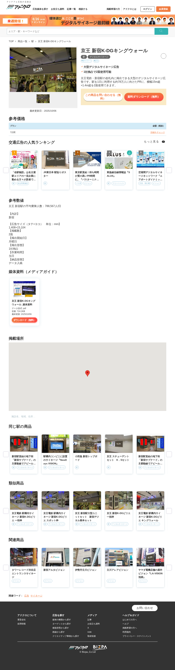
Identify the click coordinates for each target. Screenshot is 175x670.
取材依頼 (92, 636)
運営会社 (21, 619)
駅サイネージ (87, 61)
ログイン (147, 9)
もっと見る (151, 141)
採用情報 (21, 624)
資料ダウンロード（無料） (143, 96)
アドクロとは (129, 9)
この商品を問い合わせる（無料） (103, 96)
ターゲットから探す (61, 624)
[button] (87, 373)
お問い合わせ (145, 607)
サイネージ (36, 595)
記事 (90, 619)
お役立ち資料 (57, 9)
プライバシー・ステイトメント (137, 636)
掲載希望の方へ (130, 628)
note (90, 632)
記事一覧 (71, 9)
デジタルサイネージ (99, 57)
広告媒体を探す (40, 9)
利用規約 (127, 632)
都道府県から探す (60, 628)
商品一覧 (22, 41)
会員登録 (163, 9)
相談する (83, 9)
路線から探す (58, 632)
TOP (11, 41)
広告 (26, 595)
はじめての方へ (130, 619)
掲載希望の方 (113, 9)
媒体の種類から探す (61, 619)
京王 (97, 61)
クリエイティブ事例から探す (65, 636)
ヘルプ (126, 624)
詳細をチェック (158, 132)
